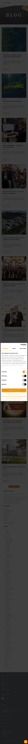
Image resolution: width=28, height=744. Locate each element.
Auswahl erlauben (14, 394)
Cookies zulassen (14, 390)
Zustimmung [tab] (5, 348)
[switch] (24, 376)
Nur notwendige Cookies (14, 398)
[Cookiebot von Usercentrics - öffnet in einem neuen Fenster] (20, 345)
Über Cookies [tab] (23, 348)
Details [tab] (14, 348)
